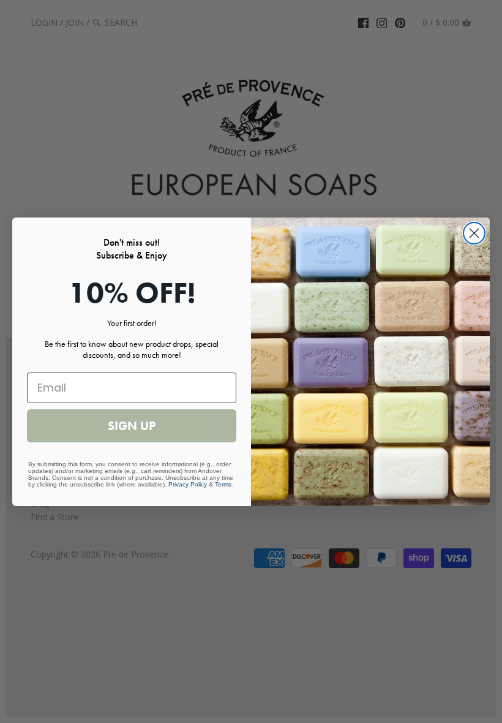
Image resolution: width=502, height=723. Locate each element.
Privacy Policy (187, 484)
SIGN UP (131, 426)
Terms (223, 484)
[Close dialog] (474, 233)
